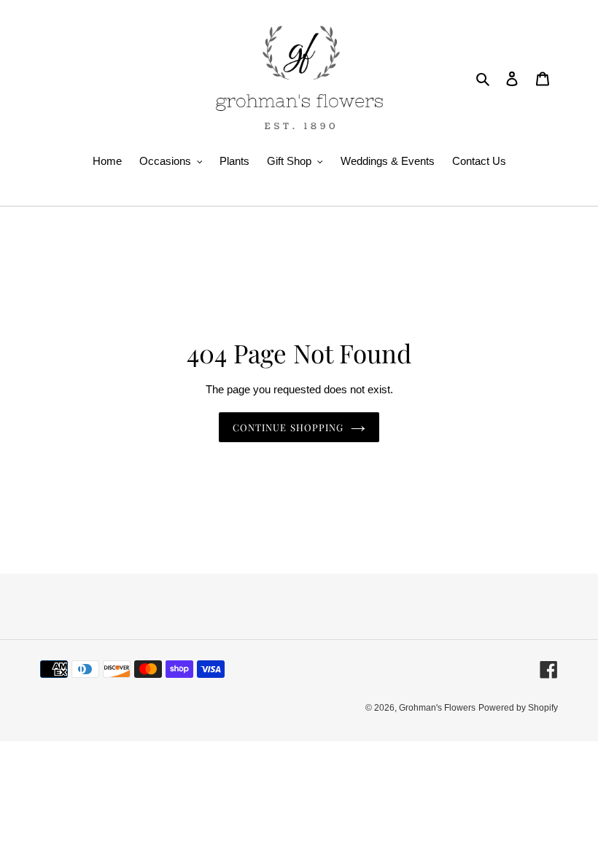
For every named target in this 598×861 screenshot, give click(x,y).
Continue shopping (288, 427)
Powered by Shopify (518, 708)
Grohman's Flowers (437, 708)
